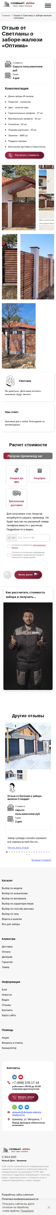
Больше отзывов (41, 860)
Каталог (7, 880)
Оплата (6, 951)
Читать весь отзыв (18, 847)
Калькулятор (9, 1048)
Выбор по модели (12, 888)
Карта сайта (9, 1015)
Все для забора (11, 924)
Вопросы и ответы (12, 1043)
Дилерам (7, 957)
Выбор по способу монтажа (18, 908)
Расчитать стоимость (27, 155)
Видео (5, 1000)
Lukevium (28, 1194)
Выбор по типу (10, 914)
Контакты (7, 1010)
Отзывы (6, 1005)
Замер (5, 967)
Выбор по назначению (15, 893)
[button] (6, 852)
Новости (7, 994)
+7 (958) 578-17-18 (25, 1082)
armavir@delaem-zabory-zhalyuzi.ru (27, 1113)
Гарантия (7, 962)
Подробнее (27, 1211)
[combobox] (12, 537)
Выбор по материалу (14, 898)
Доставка (7, 946)
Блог (4, 989)
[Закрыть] (48, 1207)
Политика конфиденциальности (20, 1199)
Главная (6, 15)
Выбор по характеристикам (17, 903)
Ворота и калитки (12, 919)
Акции (5, 1037)
